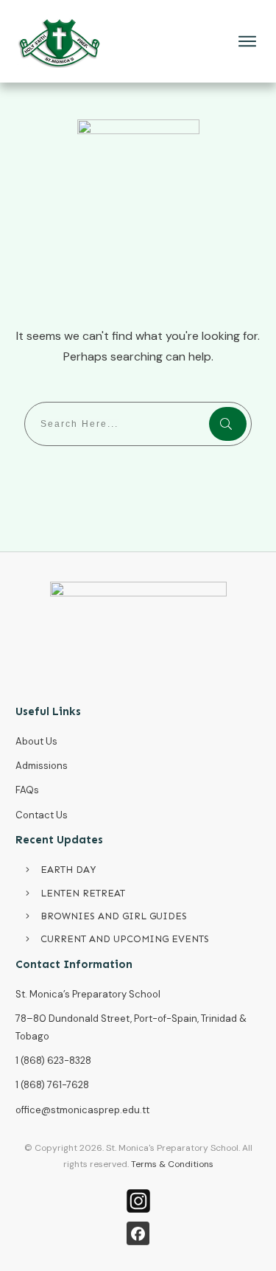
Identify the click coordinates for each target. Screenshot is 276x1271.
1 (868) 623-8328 (53, 1060)
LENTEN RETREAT (82, 893)
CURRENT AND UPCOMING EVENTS (124, 938)
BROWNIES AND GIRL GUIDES (113, 916)
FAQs (27, 790)
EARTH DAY (68, 869)
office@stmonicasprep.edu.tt (82, 1110)
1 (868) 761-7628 (52, 1085)
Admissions (41, 765)
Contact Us (41, 815)
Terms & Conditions (172, 1164)
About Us (36, 741)
